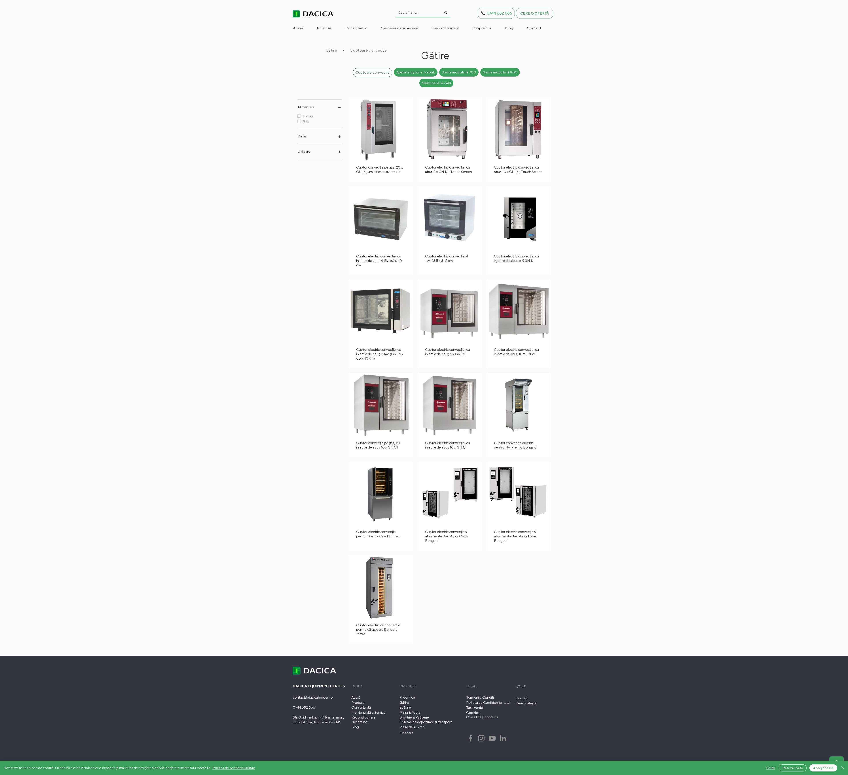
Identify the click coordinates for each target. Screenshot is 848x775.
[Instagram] (481, 738)
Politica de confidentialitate (233, 768)
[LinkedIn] (503, 738)
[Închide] (842, 767)
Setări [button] (770, 768)
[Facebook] (470, 738)
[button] (330, 28)
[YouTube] (492, 738)
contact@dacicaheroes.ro (313, 697)
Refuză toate (792, 768)
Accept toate (823, 768)
